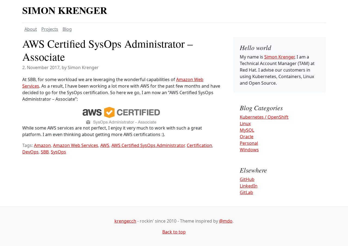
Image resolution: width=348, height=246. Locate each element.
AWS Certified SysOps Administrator (148, 145)
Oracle (246, 137)
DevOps (30, 152)
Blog (67, 29)
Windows (249, 150)
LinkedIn (248, 186)
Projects (49, 29)
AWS (104, 145)
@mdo (225, 221)
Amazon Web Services (75, 145)
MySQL (247, 130)
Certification (199, 145)
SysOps (58, 152)
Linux (245, 124)
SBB (45, 152)
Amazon (42, 145)
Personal (249, 143)
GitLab (246, 192)
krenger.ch (125, 221)
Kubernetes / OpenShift (264, 117)
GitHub (247, 179)
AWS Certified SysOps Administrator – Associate (107, 50)
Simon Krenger (64, 10)
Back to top (174, 232)
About (30, 29)
